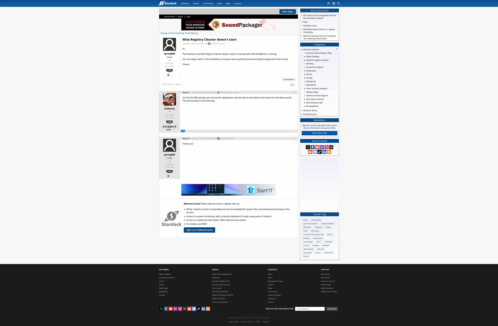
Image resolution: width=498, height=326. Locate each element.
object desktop (308, 249)
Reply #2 (186, 138)
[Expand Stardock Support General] (304, 60)
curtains (318, 253)
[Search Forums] (338, 3)
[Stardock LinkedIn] (324, 152)
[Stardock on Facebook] (312, 147)
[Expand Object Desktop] (304, 56)
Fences (161, 284)
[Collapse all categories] (336, 49)
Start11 (162, 281)
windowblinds (288, 79)
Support (237, 3)
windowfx (325, 245)
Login (188, 16)
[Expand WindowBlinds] (304, 106)
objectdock (307, 227)
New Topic (287, 11)
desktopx (306, 238)
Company (272, 269)
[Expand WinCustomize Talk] (304, 102)
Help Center (325, 274)
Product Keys (326, 284)
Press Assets (272, 291)
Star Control (216, 288)
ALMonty (169, 108)
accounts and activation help (313, 234)
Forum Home (169, 16)
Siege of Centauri (218, 298)
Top (294, 92)
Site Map (266, 322)
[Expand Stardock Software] (301, 49)
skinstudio (328, 242)
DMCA (258, 322)
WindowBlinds (190, 33)
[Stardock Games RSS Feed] (329, 152)
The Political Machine (220, 291)
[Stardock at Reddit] (310, 152)
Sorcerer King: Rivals (220, 302)
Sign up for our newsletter (279, 308)
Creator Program (274, 295)
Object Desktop (165, 274)
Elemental (216, 277)
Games (196, 3)
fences (305, 220)
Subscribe (332, 309)
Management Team (275, 281)
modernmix (328, 253)
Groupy (162, 295)
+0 (169, 70)
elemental (320, 249)
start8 (305, 231)
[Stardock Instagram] (326, 147)
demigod (316, 245)
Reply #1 (186, 92)
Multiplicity (163, 291)
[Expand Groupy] (304, 78)
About (270, 274)
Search (180, 16)
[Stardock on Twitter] (308, 147)
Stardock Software (175, 33)
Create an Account (328, 281)
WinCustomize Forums (229, 92)
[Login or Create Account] (328, 3)
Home (163, 33)
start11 (318, 242)
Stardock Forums (218, 43)
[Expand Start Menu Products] (304, 99)
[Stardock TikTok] (319, 152)
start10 (329, 234)
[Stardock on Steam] (331, 147)
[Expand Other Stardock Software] (304, 88)
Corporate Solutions (167, 277)
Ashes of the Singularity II (222, 274)
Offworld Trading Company (222, 295)
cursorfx (306, 245)
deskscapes (315, 231)
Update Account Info (329, 291)
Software (185, 3)
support (306, 256)
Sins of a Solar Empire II (221, 284)
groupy (328, 227)
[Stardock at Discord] (315, 152)
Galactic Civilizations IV (220, 281)
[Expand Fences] (304, 74)
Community (208, 3)
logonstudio (307, 253)
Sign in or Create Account (199, 229)
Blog (228, 3)
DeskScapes (163, 288)
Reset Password (327, 288)
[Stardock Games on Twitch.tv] (322, 147)
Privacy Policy (234, 322)
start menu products (310, 224)
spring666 (169, 53)
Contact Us (272, 298)
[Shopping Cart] (333, 3)
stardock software (327, 224)
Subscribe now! (319, 133)
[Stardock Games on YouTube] (317, 147)
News (219, 3)
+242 (169, 122)
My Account (325, 277)
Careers (271, 284)
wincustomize (318, 238)
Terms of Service (247, 322)
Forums (271, 302)
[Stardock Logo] (167, 3)
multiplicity (318, 227)
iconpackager (308, 242)
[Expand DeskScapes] (304, 71)
